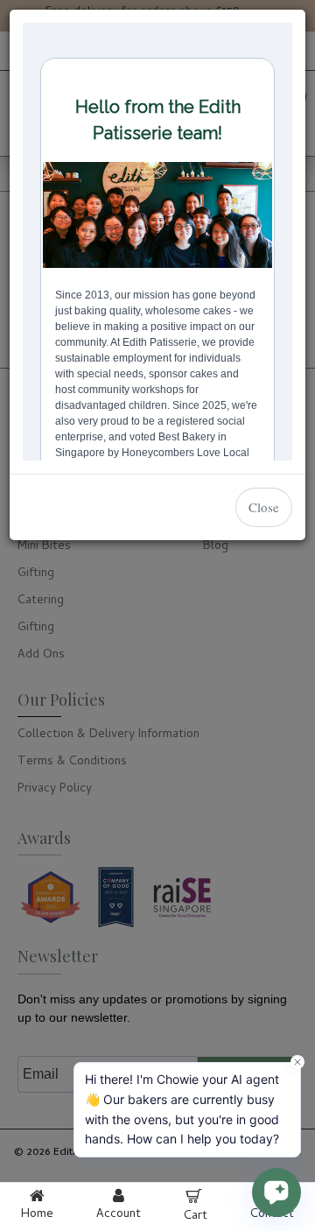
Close (263, 507)
